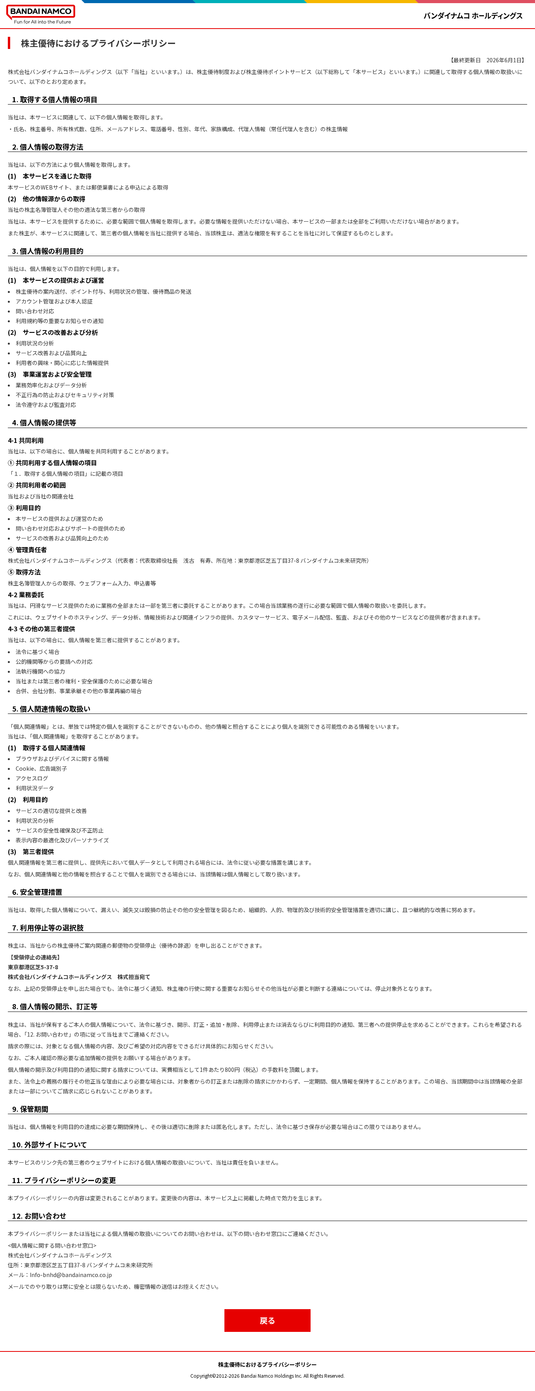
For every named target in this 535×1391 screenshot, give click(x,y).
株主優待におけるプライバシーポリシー (267, 1364)
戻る (267, 1320)
